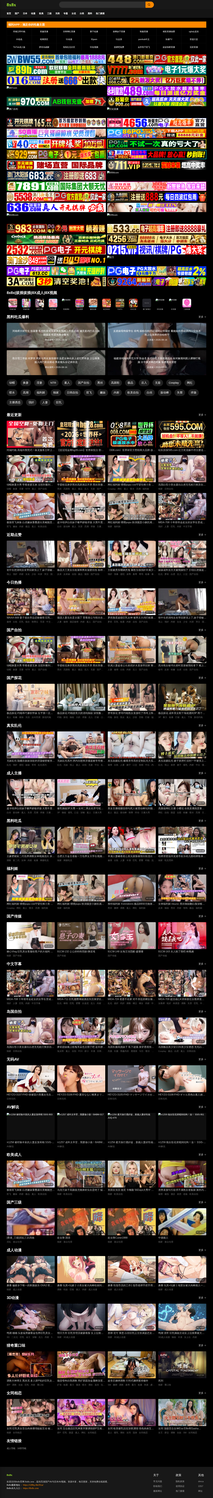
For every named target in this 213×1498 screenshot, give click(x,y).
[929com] (56, 154)
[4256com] (156, 239)
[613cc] (56, 271)
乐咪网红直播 (69, 31)
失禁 (180, 392)
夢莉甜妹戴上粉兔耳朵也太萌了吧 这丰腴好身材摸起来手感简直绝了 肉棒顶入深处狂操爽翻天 (81, 1047)
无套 (158, 382)
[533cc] (156, 228)
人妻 (45, 402)
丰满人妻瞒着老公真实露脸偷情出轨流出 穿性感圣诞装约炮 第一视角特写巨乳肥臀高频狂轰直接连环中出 (132, 856)
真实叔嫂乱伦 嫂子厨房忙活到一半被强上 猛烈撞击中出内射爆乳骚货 (181, 761)
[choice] (56, 239)
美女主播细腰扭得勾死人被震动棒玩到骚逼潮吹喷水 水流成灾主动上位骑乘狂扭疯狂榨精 (132, 808)
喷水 (12, 392)
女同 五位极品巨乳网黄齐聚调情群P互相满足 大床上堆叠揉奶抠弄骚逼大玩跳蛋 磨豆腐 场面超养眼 (80, 1428)
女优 (74, 13)
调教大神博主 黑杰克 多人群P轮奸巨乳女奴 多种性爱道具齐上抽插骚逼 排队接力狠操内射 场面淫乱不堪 (31, 1381)
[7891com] (56, 186)
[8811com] (56, 281)
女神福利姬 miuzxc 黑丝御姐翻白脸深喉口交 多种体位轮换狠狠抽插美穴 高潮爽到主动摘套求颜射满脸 (181, 904)
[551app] (156, 186)
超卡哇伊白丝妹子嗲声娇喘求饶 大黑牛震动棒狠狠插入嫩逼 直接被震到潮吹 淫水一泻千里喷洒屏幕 (81, 522)
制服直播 (144, 31)
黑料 (90, 13)
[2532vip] (56, 249)
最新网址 (157, 1491)
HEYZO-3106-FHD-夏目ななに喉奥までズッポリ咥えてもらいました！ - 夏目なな (80, 1095)
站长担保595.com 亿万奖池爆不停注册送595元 (180, 450)
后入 (144, 382)
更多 (200, 316)
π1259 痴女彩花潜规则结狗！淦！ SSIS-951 (180, 1142)
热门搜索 (100, 13)
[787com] (56, 101)
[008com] (156, 80)
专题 (65, 13)
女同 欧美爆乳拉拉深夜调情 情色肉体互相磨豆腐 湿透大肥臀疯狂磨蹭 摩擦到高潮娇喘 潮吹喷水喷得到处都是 (131, 1428)
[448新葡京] (156, 59)
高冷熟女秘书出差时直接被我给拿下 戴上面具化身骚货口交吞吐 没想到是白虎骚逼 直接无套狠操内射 (182, 665)
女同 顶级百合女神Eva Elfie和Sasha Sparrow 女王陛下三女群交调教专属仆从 (180, 1428)
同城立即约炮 (19, 31)
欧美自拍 (133, 392)
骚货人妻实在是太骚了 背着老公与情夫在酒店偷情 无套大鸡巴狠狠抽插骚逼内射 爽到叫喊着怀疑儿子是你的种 (81, 618)
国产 (17, 13)
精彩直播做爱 (169, 31)
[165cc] (56, 122)
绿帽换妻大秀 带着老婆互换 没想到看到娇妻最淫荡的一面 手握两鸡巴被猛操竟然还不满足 (31, 485)
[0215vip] (156, 249)
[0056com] (156, 175)
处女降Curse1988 (118, 1237)
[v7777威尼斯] (156, 69)
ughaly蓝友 (194, 31)
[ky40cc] (56, 144)
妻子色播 (94, 31)
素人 (67, 382)
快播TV (169, 39)
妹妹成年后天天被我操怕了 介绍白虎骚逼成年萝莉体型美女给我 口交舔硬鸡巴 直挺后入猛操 (182, 570)
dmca (201, 1481)
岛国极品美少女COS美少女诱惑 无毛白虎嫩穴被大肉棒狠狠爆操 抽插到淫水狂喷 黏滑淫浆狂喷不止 (181, 1047)
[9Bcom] (156, 144)
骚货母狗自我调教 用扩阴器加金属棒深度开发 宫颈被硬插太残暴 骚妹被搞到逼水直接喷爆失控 (81, 1381)
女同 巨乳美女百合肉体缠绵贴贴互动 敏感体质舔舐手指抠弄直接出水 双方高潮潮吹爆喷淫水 (31, 1428)
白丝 (149, 392)
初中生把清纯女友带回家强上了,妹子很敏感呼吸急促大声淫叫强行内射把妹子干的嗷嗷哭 (31, 570)
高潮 (26, 392)
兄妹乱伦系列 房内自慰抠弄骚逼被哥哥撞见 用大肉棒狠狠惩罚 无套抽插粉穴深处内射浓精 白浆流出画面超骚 (81, 761)
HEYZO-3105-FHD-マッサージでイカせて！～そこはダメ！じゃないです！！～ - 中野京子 (131, 1095)
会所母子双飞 (144, 47)
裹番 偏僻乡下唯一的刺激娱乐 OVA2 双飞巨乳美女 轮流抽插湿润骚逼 (30, 1285)
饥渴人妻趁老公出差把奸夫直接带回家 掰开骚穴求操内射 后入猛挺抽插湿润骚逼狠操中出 (132, 665)
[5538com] (56, 196)
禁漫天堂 (194, 39)
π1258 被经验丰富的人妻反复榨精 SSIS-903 (29, 1142)
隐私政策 (180, 1481)
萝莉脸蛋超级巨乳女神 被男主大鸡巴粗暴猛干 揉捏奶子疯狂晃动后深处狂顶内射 (132, 618)
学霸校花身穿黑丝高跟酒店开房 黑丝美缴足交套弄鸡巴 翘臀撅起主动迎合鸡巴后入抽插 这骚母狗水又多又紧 (81, 485)
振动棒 (164, 392)
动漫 (33, 13)
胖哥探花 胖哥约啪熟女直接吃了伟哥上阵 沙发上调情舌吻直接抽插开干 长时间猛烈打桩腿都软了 (132, 713)
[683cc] (56, 175)
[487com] (56, 91)
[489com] (156, 91)
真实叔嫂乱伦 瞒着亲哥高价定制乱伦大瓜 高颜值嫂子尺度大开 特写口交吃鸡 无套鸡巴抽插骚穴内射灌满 (131, 761)
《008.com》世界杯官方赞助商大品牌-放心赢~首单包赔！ (131, 450)
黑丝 (100, 382)
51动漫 (69, 39)
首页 (9, 13)
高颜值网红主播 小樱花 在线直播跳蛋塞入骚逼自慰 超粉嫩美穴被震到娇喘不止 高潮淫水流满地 (181, 808)
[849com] (56, 260)
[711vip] (156, 165)
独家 (56, 392)
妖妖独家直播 (169, 47)
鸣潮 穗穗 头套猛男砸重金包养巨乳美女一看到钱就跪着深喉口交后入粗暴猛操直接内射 (30, 1333)
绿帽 (12, 382)
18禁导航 (21, 1448)
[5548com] (56, 218)
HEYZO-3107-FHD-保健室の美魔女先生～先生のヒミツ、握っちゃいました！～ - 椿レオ (30, 1095)
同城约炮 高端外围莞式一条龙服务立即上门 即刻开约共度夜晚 (31, 450)
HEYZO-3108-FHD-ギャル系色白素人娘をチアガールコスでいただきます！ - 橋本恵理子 (181, 1095)
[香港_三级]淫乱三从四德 (20, 1237)
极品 (130, 382)
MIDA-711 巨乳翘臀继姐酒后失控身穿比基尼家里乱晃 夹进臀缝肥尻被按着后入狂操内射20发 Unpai (81, 999)
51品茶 (119, 39)
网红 (190, 382)
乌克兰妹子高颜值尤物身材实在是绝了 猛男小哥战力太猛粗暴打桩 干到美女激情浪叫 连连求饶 (81, 1190)
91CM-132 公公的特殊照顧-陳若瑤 (76, 951)
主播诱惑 (14, 402)
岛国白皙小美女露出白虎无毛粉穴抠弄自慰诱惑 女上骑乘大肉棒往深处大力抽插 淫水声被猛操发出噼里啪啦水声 (182, 485)
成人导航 (11, 1448)
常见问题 (157, 1481)
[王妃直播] (156, 112)
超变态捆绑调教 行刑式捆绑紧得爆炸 (128, 1380)
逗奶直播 (194, 47)
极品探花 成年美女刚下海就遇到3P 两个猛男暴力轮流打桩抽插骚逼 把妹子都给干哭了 (182, 713)
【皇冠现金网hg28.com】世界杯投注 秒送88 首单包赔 (80, 450)
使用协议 (180, 1486)
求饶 (193, 392)
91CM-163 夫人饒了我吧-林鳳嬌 (176, 951)
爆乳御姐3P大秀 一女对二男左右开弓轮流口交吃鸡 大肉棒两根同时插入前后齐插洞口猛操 (81, 808)
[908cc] (156, 101)
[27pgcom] (156, 154)
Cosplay (174, 382)
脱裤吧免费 (119, 47)
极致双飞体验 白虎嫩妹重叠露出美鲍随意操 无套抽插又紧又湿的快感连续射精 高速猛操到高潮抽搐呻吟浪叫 (31, 522)
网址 (200, 1491)
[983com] (56, 228)
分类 (82, 13)
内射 (116, 392)
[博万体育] (56, 59)
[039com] (156, 218)
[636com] (56, 207)
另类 (57, 13)
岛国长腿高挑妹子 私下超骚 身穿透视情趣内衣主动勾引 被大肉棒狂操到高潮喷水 (131, 1047)
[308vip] (56, 165)
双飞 (89, 392)
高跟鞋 (115, 382)
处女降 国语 (63, 1237)
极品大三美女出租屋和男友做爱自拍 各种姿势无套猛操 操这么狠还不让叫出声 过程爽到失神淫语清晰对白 (81, 570)
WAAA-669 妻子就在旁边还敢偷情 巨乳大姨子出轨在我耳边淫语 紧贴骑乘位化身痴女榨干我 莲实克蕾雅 (31, 618)
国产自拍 (83, 382)
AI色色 (19, 39)
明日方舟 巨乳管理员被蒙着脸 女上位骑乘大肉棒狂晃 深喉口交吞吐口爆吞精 (80, 1333)
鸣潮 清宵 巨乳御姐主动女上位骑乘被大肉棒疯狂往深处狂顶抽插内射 (181, 1333)
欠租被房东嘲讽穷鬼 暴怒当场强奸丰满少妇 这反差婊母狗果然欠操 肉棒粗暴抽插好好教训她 (132, 570)
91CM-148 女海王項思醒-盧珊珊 (125, 951)
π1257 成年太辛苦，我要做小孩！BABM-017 (80, 1142)
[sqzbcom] (56, 133)
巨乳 (59, 402)
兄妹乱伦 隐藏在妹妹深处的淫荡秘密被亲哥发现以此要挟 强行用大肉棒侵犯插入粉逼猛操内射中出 (31, 761)
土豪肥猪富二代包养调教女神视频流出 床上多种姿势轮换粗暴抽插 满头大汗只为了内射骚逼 (31, 856)
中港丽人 (163, 1237)
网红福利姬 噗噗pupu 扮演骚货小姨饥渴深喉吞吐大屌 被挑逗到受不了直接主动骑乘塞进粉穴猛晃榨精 (132, 522)
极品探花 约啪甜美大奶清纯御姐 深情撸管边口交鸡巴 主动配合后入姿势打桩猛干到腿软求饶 (81, 713)
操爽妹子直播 (119, 31)
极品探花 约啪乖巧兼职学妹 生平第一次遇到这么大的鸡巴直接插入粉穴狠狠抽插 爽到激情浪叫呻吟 (31, 713)
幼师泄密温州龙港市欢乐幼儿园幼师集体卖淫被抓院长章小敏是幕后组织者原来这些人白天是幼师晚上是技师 (182, 856)
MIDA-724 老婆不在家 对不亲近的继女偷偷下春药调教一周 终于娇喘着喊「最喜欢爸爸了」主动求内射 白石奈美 (132, 999)
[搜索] (149, 5)
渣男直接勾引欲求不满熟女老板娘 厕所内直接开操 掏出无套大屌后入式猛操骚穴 (182, 1190)
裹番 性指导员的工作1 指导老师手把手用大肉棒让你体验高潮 (131, 1285)
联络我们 (157, 1486)
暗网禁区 (44, 39)
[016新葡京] (56, 80)
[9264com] (156, 281)
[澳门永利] (56, 112)
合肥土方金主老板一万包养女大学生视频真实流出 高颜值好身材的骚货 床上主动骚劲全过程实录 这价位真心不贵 (81, 856)
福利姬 (41, 392)
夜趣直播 (44, 31)
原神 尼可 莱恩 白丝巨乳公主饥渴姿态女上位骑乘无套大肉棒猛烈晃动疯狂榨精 (131, 1333)
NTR (53, 382)
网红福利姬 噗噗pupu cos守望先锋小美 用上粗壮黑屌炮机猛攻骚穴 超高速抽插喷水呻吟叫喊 (132, 485)
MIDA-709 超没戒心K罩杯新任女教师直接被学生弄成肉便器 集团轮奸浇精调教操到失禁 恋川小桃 (182, 999)
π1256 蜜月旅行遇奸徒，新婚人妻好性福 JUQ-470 (130, 1142)
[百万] (156, 260)
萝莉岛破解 (44, 47)
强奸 (31, 402)
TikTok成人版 (19, 47)
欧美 (41, 13)
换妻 (26, 382)
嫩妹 (103, 392)
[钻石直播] (156, 207)
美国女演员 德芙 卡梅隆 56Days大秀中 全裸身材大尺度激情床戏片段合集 (131, 1190)
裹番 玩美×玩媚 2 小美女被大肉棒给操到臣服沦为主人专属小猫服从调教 (80, 1285)
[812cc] (156, 271)
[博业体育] (56, 69)
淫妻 (39, 382)
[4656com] (156, 122)
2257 (200, 1486)
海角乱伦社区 (69, 47)
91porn (94, 39)
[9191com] (156, 196)
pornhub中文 (144, 39)
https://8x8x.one (31, 1488)
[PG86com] (156, 133)
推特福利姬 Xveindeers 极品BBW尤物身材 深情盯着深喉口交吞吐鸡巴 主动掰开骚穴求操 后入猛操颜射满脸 (132, 904)
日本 (25, 13)
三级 (49, 13)
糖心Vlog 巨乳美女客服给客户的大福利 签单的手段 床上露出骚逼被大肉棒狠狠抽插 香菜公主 (30, 951)
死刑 (160, 1380)
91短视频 (94, 47)
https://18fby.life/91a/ (33, 1485)
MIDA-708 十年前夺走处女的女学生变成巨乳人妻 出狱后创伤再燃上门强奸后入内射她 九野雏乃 (182, 522)
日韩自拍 (72, 392)
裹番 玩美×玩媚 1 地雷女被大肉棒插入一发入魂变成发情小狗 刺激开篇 (181, 1285)
